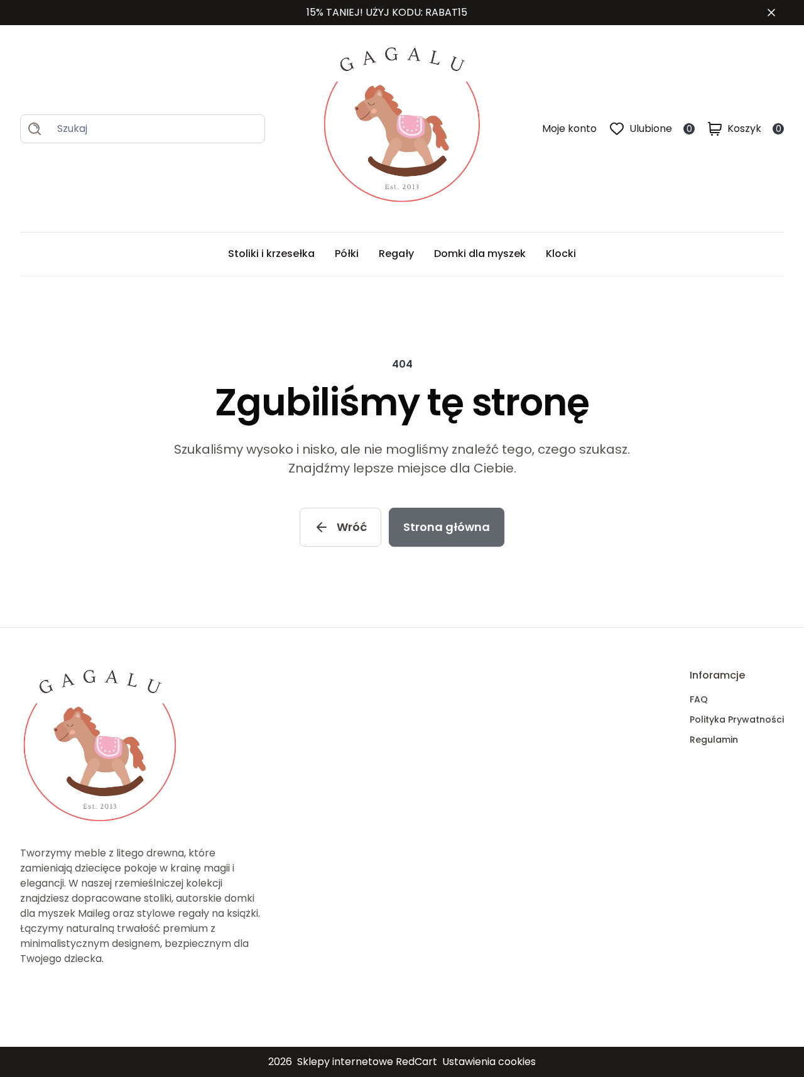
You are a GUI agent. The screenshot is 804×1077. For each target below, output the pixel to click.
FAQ (699, 699)
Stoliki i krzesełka (271, 253)
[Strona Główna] (403, 128)
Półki (347, 253)
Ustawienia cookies (489, 1061)
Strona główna (446, 527)
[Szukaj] (34, 129)
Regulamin (714, 739)
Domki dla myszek (480, 253)
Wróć (352, 527)
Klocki (561, 253)
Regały (396, 253)
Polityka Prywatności (737, 719)
